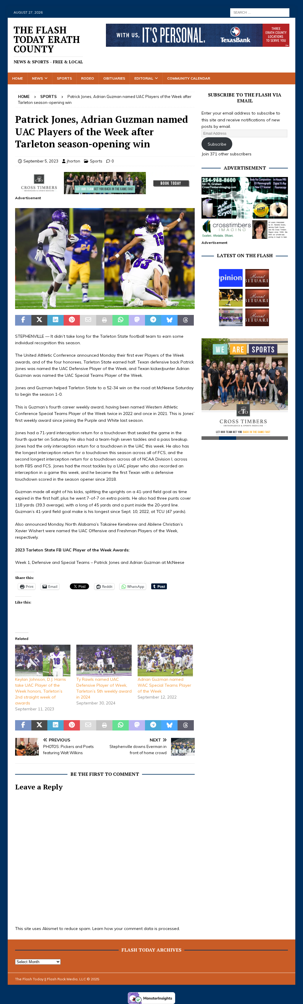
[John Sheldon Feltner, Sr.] (257, 317)
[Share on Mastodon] (137, 320)
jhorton (73, 161)
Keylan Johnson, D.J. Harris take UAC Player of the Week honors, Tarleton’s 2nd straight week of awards (40, 691)
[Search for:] (259, 12)
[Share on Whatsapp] (120, 320)
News (37, 78)
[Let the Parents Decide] (231, 278)
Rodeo (87, 78)
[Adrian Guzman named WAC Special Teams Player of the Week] (165, 660)
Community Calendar (188, 78)
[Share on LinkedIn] (55, 320)
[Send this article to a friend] (88, 320)
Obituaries (114, 78)
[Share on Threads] (186, 320)
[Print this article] (104, 320)
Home (17, 78)
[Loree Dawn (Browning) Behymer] (257, 298)
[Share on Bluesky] (169, 320)
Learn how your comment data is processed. (136, 928)
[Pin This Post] (72, 320)
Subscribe (217, 144)
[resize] (105, 305)
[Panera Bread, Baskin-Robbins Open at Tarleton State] (231, 317)
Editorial (143, 78)
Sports (64, 78)
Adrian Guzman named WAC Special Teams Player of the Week (164, 685)
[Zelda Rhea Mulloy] (257, 278)
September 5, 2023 (40, 161)
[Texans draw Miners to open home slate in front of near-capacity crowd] (231, 298)
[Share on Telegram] (153, 320)
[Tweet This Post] (39, 320)
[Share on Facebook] (23, 320)
